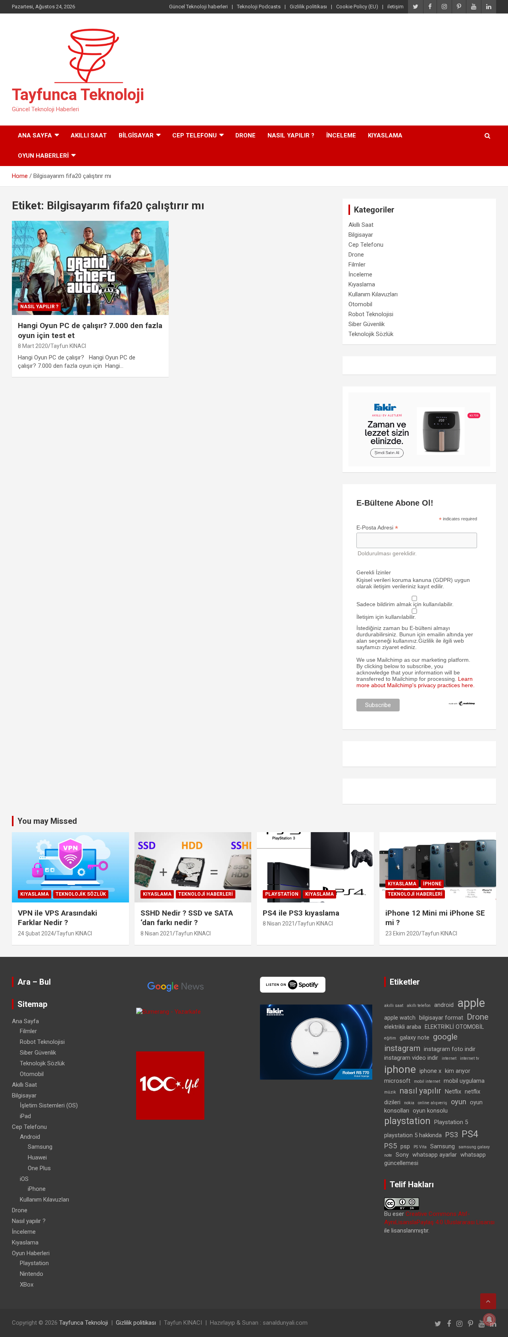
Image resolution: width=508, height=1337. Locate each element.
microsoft (397, 1080)
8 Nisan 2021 (156, 933)
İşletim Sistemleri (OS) (49, 1105)
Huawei (37, 1157)
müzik (390, 1092)
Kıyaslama (385, 135)
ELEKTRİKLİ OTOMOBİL (454, 1026)
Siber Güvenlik (366, 324)
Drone (245, 135)
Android (30, 1136)
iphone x (430, 1070)
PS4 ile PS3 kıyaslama (301, 913)
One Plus (39, 1168)
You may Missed (47, 821)
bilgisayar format (441, 1017)
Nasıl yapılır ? (290, 135)
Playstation (281, 894)
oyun (458, 1101)
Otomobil (360, 304)
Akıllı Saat (89, 135)
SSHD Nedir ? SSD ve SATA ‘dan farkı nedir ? (186, 917)
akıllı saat (393, 1005)
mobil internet (427, 1081)
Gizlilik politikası (308, 7)
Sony (402, 1154)
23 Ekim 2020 (402, 933)
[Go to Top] (488, 1301)
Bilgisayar (136, 135)
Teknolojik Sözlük (370, 334)
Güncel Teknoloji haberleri (198, 7)
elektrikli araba (402, 1026)
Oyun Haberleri (43, 155)
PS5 (390, 1146)
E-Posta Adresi (377, 527)
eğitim (390, 1038)
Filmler (357, 264)
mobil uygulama (464, 1080)
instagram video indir (411, 1057)
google (445, 1036)
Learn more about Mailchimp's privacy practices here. (415, 682)
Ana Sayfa (35, 135)
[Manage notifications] (489, 1319)
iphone (400, 1069)
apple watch (400, 1017)
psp (405, 1146)
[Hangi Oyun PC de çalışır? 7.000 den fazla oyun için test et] (90, 267)
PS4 (470, 1134)
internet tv (469, 1058)
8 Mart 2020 (33, 346)
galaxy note (414, 1037)
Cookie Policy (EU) (357, 7)
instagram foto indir (449, 1049)
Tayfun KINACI (68, 346)
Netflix (453, 1091)
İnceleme (341, 135)
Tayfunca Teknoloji (78, 94)
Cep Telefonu (194, 135)
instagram (402, 1048)
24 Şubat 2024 (36, 933)
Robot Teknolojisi (370, 314)
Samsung (40, 1146)
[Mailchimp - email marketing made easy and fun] (462, 704)
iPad (25, 1116)
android (444, 1005)
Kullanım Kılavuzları (373, 294)
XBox (26, 1284)
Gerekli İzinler (373, 572)
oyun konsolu (430, 1110)
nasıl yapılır (420, 1090)
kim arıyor (457, 1070)
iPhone (432, 884)
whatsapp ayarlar (434, 1154)
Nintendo (31, 1273)
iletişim (395, 7)
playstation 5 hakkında (413, 1135)
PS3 (451, 1134)
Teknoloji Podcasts (259, 7)
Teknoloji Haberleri (205, 894)
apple (471, 1003)
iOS (24, 1178)
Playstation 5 (451, 1122)
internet (449, 1058)
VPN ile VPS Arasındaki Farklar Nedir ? (57, 917)
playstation (407, 1121)
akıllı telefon (419, 1005)
